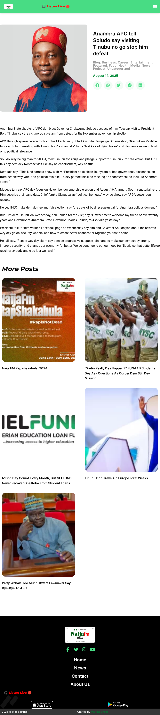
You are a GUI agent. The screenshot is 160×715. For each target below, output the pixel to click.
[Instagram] (84, 649)
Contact (80, 676)
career (123, 62)
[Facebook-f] (68, 649)
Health (123, 65)
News (80, 667)
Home (80, 659)
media (135, 65)
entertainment (142, 62)
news (146, 65)
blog (96, 62)
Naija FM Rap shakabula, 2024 (25, 368)
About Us (80, 684)
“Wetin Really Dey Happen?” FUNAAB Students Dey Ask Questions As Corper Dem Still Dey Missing (120, 373)
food (112, 65)
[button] (155, 6)
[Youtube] (92, 649)
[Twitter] (76, 649)
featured (100, 65)
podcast (99, 68)
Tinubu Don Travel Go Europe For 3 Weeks (116, 478)
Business (109, 62)
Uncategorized (118, 68)
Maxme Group (99, 711)
